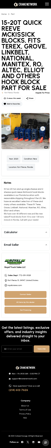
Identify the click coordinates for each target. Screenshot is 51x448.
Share (31, 98)
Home (4, 14)
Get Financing (25, 310)
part (13, 14)
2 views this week (14, 98)
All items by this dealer (25, 302)
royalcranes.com (15, 285)
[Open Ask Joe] (45, 442)
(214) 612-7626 (18, 390)
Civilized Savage (21, 436)
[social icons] (22, 442)
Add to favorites (13, 104)
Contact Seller (25, 294)
